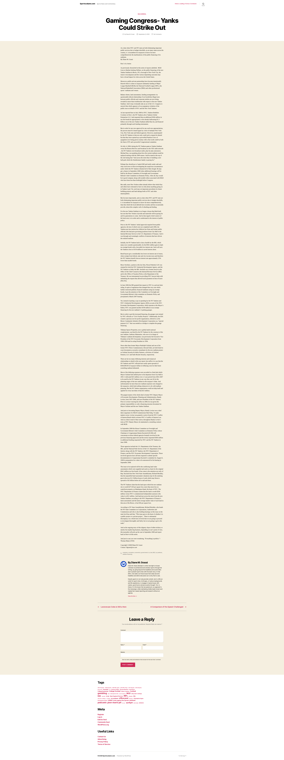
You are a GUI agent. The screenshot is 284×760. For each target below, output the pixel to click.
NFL (126, 696)
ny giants (108, 698)
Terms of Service (104, 744)
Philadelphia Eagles (138, 698)
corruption (131, 552)
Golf (108, 693)
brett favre (132, 689)
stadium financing (127, 554)
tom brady (135, 702)
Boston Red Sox (124, 689)
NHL (134, 696)
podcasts (102, 702)
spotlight (129, 703)
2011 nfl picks (131, 687)
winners (141, 703)
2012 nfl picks (138, 687)
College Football (114, 691)
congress (125, 552)
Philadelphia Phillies (103, 700)
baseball (105, 689)
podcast (132, 700)
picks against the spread (121, 700)
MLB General (142, 14)
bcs (110, 689)
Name (123, 645)
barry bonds (100, 689)
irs (149, 552)
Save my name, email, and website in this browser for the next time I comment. (141, 659)
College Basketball (103, 691)
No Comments (157, 34)
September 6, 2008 (144, 34)
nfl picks (131, 696)
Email (144, 645)
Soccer (123, 702)
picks (110, 700)
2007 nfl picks (101, 687)
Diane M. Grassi (130, 34)
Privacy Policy (103, 742)
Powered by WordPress (124, 756)
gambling (102, 693)
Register (101, 714)
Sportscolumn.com (87, 4)
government (144, 552)
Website (123, 652)
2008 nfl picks (108, 687)
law (151, 552)
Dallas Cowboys (125, 691)
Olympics (131, 698)
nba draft (103, 696)
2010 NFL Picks (124, 687)
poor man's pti (114, 702)
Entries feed (102, 720)
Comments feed (104, 722)
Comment (123, 630)
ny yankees (159, 552)
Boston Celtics (115, 689)
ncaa (107, 696)
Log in (100, 717)
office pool (123, 698)
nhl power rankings (102, 698)
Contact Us (102, 737)
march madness (122, 693)
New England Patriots (116, 696)
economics (138, 552)
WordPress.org (103, 725)
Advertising (102, 739)
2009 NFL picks (115, 687)
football (133, 691)
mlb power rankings (136, 693)
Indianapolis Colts (114, 693)
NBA (99, 696)
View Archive (132, 596)
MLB (154, 552)
